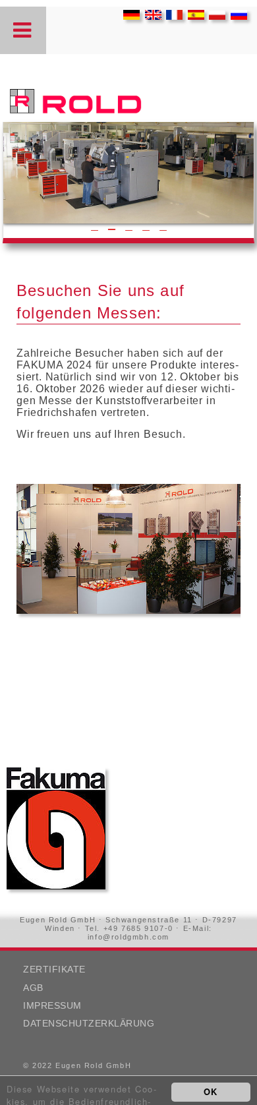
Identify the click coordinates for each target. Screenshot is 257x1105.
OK (211, 1091)
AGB (33, 988)
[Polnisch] (213, 16)
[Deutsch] (128, 16)
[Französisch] (171, 16)
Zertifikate (54, 969)
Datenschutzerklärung (88, 1024)
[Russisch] (235, 16)
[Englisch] (149, 16)
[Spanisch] (192, 16)
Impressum (52, 1006)
